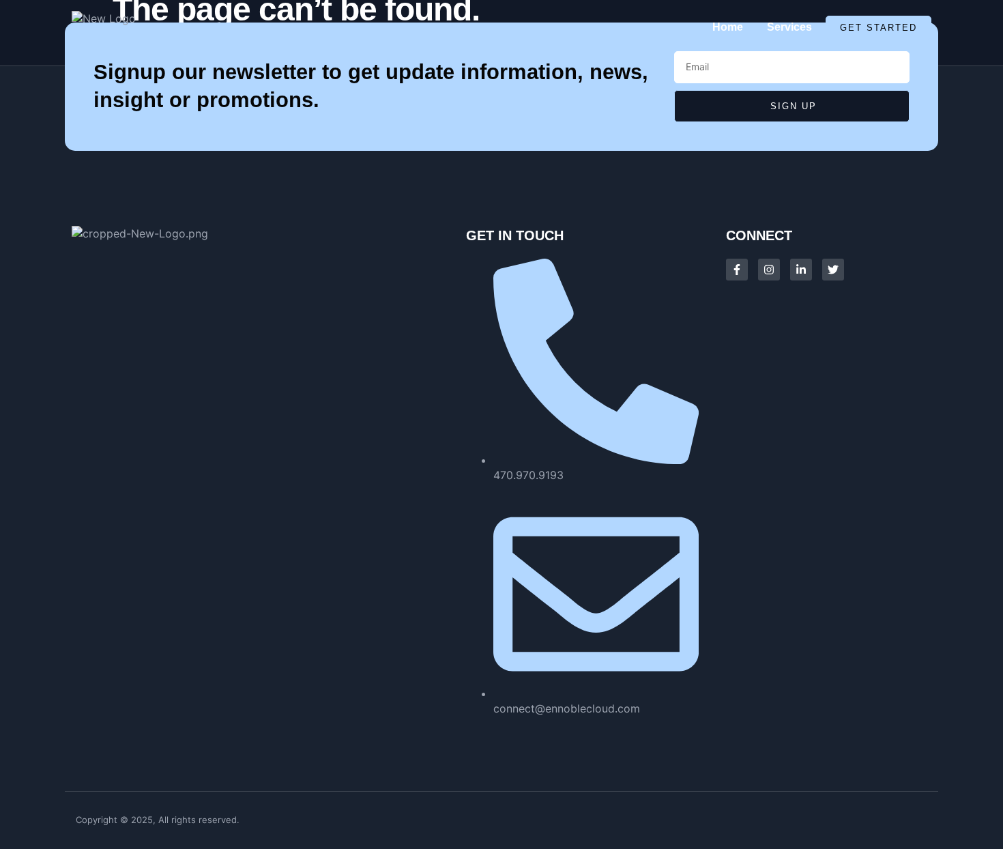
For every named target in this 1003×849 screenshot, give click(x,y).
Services (789, 27)
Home (727, 27)
